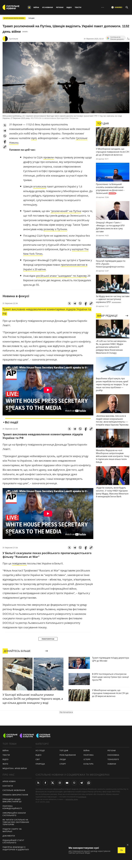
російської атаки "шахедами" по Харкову (61, 275)
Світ (38, 759)
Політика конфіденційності (12, 807)
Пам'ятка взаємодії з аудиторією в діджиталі (16, 848)
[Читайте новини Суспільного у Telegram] (81, 782)
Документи (9, 836)
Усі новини (47, 7)
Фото (5, 764)
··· (102, 7)
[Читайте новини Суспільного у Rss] (38, 782)
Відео (69, 7)
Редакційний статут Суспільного (13, 841)
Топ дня (31, 18)
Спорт (63, 764)
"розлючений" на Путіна (66, 211)
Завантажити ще (48, 639)
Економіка (113, 755)
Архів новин (9, 781)
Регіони (59, 7)
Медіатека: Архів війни (15, 768)
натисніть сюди (71, 799)
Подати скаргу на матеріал (12, 830)
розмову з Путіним (55, 229)
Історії (87, 759)
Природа (40, 764)
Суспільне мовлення (14, 790)
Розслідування (68, 755)
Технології (113, 759)
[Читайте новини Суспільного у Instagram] (59, 782)
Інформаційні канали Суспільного (14, 814)
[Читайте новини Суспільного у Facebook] (45, 782)
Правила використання (15, 794)
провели (48, 157)
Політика (89, 755)
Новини (112, 764)
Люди (63, 759)
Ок (121, 850)
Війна (36, 7)
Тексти (78, 7)
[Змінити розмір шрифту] (128, 38)
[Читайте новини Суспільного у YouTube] (67, 782)
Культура (88, 764)
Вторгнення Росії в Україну (14, 18)
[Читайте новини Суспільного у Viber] (74, 782)
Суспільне (13, 38)
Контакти (8, 786)
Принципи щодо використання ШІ (12, 800)
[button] (5, 125)
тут (34, 138)
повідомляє (19, 563)
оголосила (39, 186)
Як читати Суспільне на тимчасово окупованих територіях (16, 822)
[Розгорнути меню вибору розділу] (29, 7)
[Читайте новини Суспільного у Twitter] (52, 782)
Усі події (40, 750)
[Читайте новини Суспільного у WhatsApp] (88, 782)
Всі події (11, 422)
